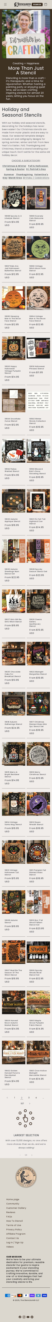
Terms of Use (13, 1225)
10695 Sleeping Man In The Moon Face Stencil (13, 318)
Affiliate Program (15, 1233)
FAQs (9, 1216)
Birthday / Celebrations (36, 177)
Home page (12, 1199)
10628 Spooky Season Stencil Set (38, 570)
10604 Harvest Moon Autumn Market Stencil (11, 1023)
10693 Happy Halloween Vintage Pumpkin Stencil (13, 369)
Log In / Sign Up (14, 1242)
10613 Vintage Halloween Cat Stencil (12, 872)
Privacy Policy (14, 1229)
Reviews (10, 1212)
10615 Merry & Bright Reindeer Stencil (12, 774)
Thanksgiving (24, 174)
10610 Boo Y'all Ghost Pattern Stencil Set (36, 922)
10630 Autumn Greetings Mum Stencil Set (12, 571)
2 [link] (21, 1097)
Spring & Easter (15, 169)
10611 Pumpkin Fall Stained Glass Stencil (37, 872)
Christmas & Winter (14, 166)
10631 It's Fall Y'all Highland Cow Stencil (37, 521)
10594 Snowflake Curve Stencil (13, 420)
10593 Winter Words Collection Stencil (37, 421)
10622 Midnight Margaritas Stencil (38, 673)
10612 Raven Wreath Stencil (36, 823)
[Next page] (30, 1104)
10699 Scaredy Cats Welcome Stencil (36, 218)
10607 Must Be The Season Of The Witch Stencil (13, 972)
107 (22, 1103)
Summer (9, 174)
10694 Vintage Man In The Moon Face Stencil (37, 318)
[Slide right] (32, 1155)
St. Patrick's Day (36, 169)
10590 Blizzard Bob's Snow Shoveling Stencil (37, 471)
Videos (10, 1246)
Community (12, 1203)
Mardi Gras (15, 177)
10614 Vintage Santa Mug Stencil (13, 823)
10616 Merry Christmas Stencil (37, 773)
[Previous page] (7, 1098)
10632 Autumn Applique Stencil (12, 520)
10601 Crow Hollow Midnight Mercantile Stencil (38, 1073)
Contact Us (12, 1238)
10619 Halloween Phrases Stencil (37, 367)
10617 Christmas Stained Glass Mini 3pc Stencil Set (38, 724)
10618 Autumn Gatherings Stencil (13, 723)
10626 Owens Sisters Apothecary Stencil (35, 622)
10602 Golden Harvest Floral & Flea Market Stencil (12, 1074)
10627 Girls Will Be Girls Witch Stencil (13, 620)
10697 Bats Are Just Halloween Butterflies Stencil (13, 268)
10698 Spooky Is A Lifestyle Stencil (13, 217)
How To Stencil (14, 1220)
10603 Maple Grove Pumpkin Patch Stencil (36, 1023)
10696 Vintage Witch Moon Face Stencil (37, 268)
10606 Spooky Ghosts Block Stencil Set (35, 972)
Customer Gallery (16, 1208)
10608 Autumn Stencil (11, 921)
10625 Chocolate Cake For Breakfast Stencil (13, 674)
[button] (5, 4)
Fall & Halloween (38, 166)
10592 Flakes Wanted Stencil (12, 470)
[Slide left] (20, 1155)
